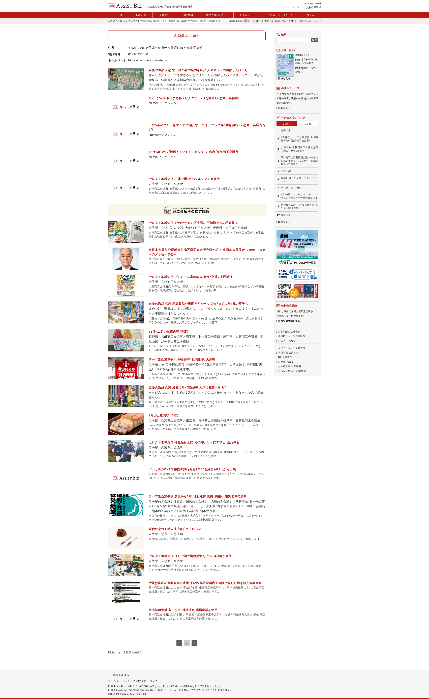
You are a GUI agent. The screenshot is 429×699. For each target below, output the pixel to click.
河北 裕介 (286, 171)
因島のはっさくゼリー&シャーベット (299, 179)
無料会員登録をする (289, 320)
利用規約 (141, 681)
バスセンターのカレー (293, 187)
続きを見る (284, 221)
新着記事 (141, 15)
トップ (119, 15)
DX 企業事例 (285, 357)
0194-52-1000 (138, 54)
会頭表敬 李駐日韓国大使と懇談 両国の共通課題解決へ (173, 21)
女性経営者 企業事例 (289, 366)
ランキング (124, 21)
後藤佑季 (286, 214)
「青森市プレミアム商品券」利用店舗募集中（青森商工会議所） (299, 139)
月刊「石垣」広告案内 (289, 331)
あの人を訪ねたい (216, 15)
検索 (314, 40)
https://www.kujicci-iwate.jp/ (147, 60)
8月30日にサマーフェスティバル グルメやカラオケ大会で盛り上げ (299, 196)
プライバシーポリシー (120, 681)
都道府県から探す (284, 21)
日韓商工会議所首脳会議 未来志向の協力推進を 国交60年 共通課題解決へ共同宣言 (299, 160)
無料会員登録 (313, 7)
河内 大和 (286, 130)
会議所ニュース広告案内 (291, 336)
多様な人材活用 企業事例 (292, 371)
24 (287, 123)
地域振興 (188, 15)
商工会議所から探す (258, 21)
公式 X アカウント (288, 341)
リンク (153, 681)
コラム (310, 15)
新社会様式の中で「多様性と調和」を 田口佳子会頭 (299, 206)
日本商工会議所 (119, 675)
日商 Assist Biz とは (310, 21)
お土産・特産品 (286, 361)
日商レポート (248, 15)
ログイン (298, 7)
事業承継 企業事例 (288, 352)
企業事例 (164, 15)
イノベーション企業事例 (291, 348)
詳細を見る (284, 78)
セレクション (281, 15)
